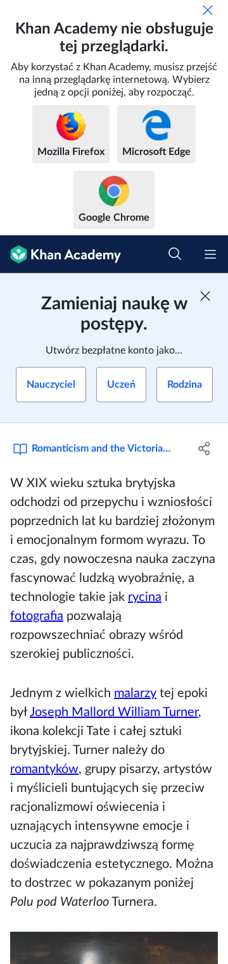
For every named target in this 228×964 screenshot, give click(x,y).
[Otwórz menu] (210, 254)
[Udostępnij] (204, 448)
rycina (145, 597)
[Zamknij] (208, 10)
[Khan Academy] (60, 254)
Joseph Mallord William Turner (114, 712)
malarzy (135, 693)
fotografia (36, 616)
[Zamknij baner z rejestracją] (205, 296)
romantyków (44, 769)
